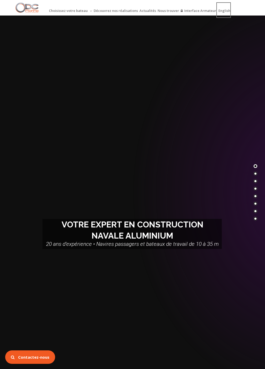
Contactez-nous (33, 357)
